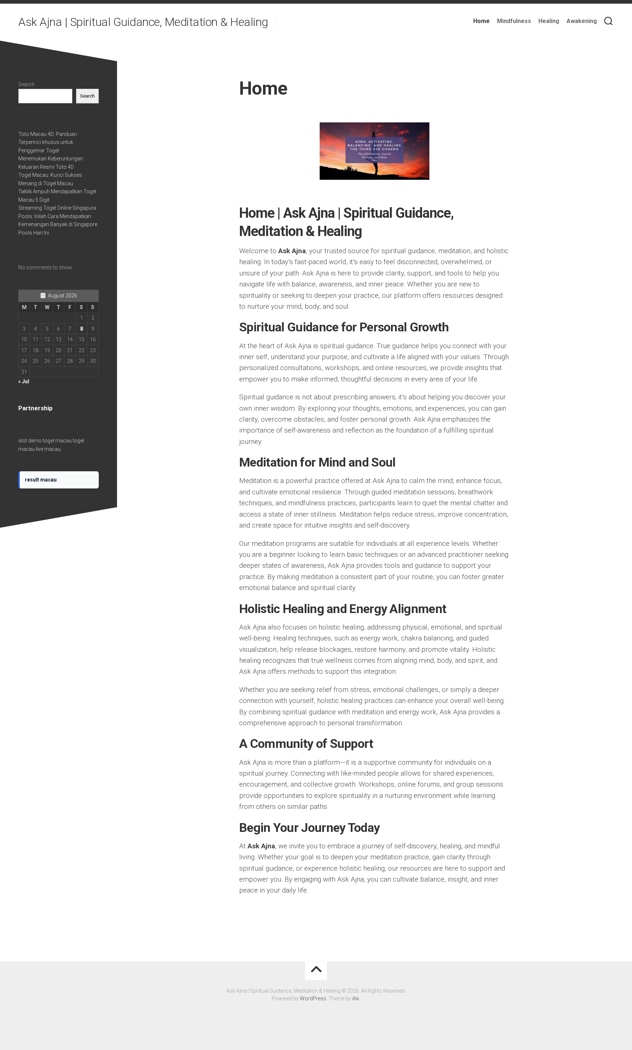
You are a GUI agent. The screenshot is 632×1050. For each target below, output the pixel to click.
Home (481, 21)
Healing (548, 21)
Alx (355, 998)
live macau (48, 449)
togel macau (57, 441)
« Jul (23, 381)
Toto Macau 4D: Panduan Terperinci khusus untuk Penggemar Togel (47, 142)
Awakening (582, 21)
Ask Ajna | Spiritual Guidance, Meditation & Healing (143, 22)
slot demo (30, 441)
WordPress (313, 998)
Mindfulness (514, 21)
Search (26, 84)
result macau (41, 480)
